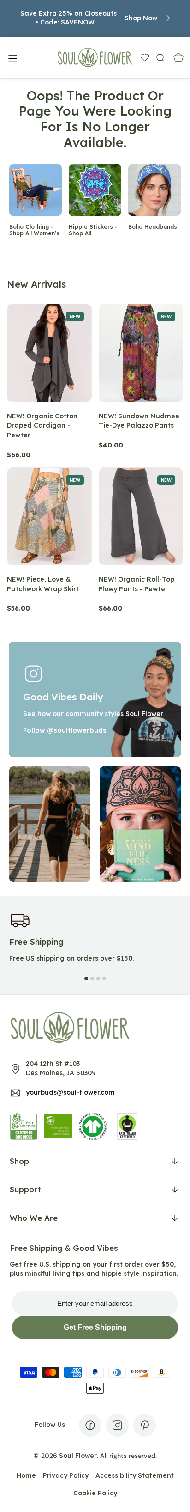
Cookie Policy (95, 1493)
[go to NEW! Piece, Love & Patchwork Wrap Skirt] (49, 516)
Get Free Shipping (95, 1327)
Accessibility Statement (134, 1475)
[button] (11, 57)
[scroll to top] (174, 1496)
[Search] (160, 57)
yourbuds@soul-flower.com (70, 1092)
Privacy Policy (66, 1475)
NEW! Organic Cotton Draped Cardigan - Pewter (42, 425)
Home (26, 1475)
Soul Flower (78, 1455)
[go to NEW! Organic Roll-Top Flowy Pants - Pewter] (141, 516)
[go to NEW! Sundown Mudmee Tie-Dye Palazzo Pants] (141, 353)
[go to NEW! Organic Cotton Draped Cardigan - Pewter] (49, 353)
